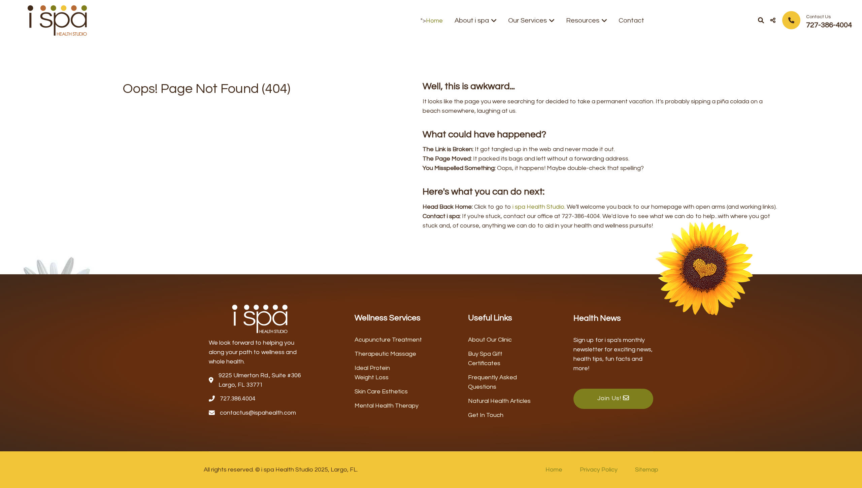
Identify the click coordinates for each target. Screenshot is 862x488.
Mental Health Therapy (387, 406)
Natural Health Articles (499, 401)
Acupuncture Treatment (388, 340)
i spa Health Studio (538, 207)
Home (434, 21)
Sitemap (646, 469)
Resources (582, 20)
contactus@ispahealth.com (258, 413)
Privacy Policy (599, 469)
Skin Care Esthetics (381, 391)
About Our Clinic (490, 340)
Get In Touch (485, 415)
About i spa (472, 20)
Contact (631, 20)
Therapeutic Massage (385, 354)
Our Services (527, 20)
